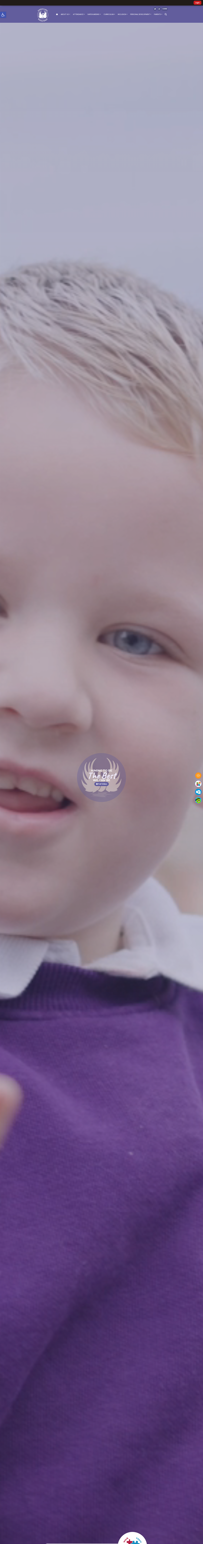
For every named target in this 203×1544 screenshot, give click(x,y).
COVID (164, 9)
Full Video (102, 784)
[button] (3, 15)
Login (197, 3)
